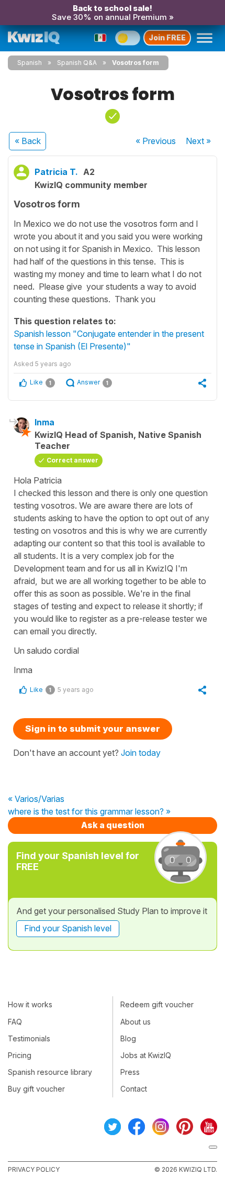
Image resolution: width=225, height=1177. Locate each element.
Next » (198, 141)
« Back (28, 141)
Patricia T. (56, 172)
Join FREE (167, 37)
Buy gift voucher (36, 1088)
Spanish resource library (50, 1072)
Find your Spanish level (67, 928)
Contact (133, 1088)
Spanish (29, 63)
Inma (44, 422)
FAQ (15, 1021)
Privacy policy (34, 1169)
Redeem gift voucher (157, 1004)
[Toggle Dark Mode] (127, 37)
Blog (128, 1038)
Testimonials (29, 1038)
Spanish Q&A (77, 63)
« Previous (156, 141)
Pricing (19, 1055)
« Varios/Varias (36, 799)
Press (130, 1072)
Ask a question (112, 825)
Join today (141, 752)
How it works (30, 1004)
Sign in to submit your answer (92, 728)
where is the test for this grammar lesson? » (89, 812)
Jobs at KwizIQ (145, 1055)
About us (135, 1021)
